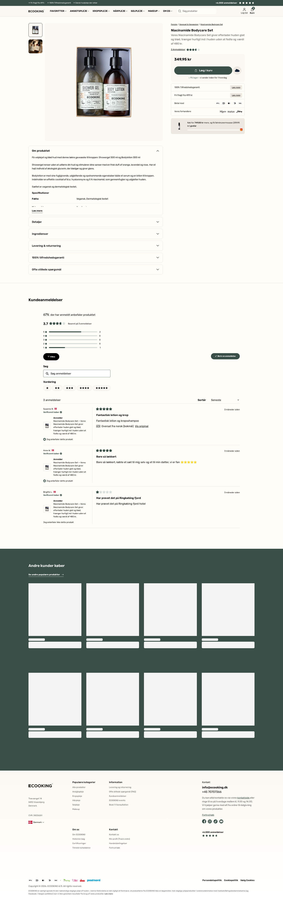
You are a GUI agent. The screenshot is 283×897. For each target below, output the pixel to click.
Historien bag (78, 839)
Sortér (202, 400)
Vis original (141, 426)
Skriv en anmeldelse (228, 357)
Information (115, 782)
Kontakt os (114, 834)
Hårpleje (76, 800)
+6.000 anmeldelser (226, 3)
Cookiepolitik (231, 880)
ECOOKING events (117, 800)
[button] (185, 49)
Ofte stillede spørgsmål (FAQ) (122, 792)
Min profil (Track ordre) (119, 839)
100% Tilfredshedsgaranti (60, 3)
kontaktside (243, 797)
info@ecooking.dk (215, 787)
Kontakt (113, 829)
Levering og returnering (120, 787)
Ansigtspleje (78, 792)
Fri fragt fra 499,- (37, 3)
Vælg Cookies (247, 880)
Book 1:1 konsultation (118, 805)
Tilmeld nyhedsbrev (81, 848)
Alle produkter (78, 787)
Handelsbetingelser (118, 843)
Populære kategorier (83, 782)
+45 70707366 (212, 792)
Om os (75, 829)
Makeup (76, 809)
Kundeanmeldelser (117, 796)
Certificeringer (79, 843)
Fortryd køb (114, 848)
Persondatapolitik (212, 880)
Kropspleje (77, 796)
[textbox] (76, 373)
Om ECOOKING (78, 834)
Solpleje (76, 805)
